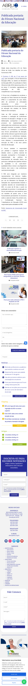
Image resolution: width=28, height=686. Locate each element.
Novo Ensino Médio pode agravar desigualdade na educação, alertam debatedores (14, 276)
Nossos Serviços (11, 562)
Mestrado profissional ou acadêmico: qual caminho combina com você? (15, 368)
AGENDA (7, 582)
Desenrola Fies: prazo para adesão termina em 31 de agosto (15, 373)
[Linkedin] (18, 541)
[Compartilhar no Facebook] (10, 220)
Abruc (5, 61)
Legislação (9, 577)
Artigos (9, 572)
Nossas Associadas (11, 561)
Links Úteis (9, 579)
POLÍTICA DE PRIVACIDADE (12, 585)
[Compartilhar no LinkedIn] (18, 220)
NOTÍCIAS (7, 580)
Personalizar (14, 678)
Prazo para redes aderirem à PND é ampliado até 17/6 (14, 300)
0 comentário (15, 63)
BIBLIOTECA (8, 569)
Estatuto (9, 554)
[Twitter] (14, 541)
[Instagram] (10, 541)
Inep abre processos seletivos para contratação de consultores (15, 378)
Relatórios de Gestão (12, 558)
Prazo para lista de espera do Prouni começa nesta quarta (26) (15, 383)
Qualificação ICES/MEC (12, 566)
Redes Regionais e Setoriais (13, 564)
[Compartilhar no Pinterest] (14, 220)
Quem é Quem (10, 551)
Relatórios (9, 575)
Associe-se (9, 567)
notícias (6, 63)
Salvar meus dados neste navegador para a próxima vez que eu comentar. (14, 345)
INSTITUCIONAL (9, 548)
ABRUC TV (9, 574)
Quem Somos (10, 549)
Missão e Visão (10, 553)
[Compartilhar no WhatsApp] (22, 220)
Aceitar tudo (14, 674)
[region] (14, 672)
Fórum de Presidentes (12, 556)
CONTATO (7, 583)
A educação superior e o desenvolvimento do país (14, 249)
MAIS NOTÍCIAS (19, 396)
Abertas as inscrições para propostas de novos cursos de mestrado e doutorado (16, 390)
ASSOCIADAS (8, 559)
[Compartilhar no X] (5, 220)
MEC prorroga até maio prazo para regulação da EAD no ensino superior (15, 408)
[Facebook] (6, 541)
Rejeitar (14, 682)
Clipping (9, 570)
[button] (24, 681)
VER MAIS (19, 425)
